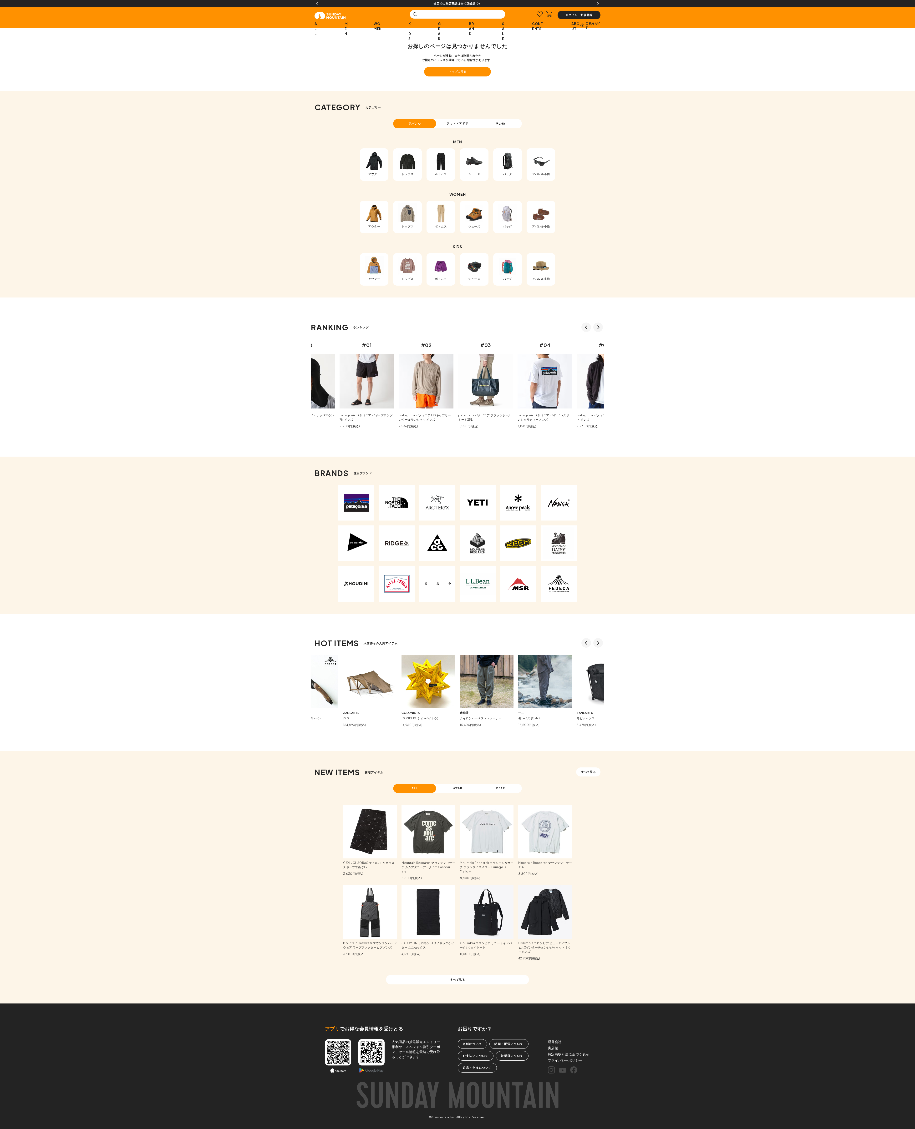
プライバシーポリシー (565, 1060)
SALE (503, 31)
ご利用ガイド (592, 25)
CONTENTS (537, 26)
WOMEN (378, 26)
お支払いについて (475, 1056)
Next (598, 3)
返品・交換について (477, 1067)
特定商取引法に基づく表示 (568, 1054)
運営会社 (555, 1041)
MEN (346, 28)
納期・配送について (509, 1044)
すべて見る (588, 772)
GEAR (439, 31)
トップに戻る (458, 71)
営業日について (512, 1056)
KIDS (409, 31)
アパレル (414, 123)
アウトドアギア (457, 123)
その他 (500, 123)
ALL (316, 28)
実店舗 (553, 1048)
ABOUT (575, 26)
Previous (317, 3)
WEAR (458, 788)
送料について (472, 1044)
